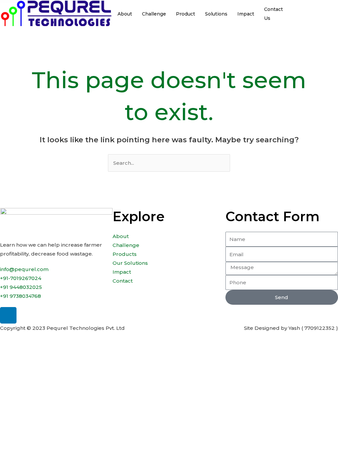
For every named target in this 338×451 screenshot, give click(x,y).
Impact (245, 14)
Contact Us (273, 13)
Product (185, 14)
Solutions (216, 14)
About (125, 14)
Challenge (154, 14)
